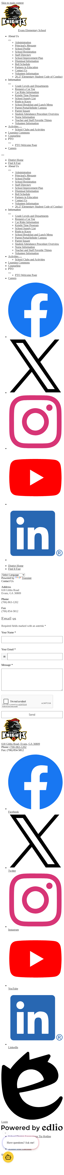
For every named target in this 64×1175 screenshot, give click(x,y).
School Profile (22, 48)
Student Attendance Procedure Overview (37, 114)
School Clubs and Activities (30, 129)
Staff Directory (23, 54)
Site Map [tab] (6, 1154)
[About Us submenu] (9, 40)
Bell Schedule (22, 64)
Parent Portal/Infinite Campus (31, 107)
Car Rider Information (27, 92)
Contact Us (21, 70)
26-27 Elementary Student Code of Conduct (38, 76)
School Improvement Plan (29, 58)
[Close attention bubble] (5, 1133)
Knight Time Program (27, 95)
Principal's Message (25, 45)
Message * (7, 664)
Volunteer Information (27, 73)
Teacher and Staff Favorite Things (33, 120)
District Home (15, 159)
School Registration (25, 51)
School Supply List (25, 98)
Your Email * (8, 649)
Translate (27, 578)
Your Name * (8, 632)
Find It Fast (14, 163)
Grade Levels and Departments (31, 86)
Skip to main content (12, 2)
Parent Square (22, 110)
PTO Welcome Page (26, 145)
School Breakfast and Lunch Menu (34, 104)
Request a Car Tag (25, 89)
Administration (23, 42)
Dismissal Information (27, 61)
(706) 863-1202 (18, 747)
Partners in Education (26, 67)
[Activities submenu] (20, 127)
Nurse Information (25, 117)
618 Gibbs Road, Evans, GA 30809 (20, 743)
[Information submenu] (9, 83)
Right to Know (23, 101)
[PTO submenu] (9, 142)
